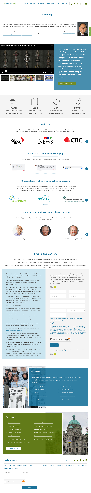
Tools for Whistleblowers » (67, 396)
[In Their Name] (10, 4)
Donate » (36, 393)
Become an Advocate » (66, 386)
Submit (54, 345)
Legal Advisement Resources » (43, 436)
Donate (64, 4)
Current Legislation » (14, 426)
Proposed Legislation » (14, 429)
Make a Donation (55, 113)
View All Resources (13, 448)
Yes (53, 322)
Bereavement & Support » (41, 429)
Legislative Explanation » (15, 433)
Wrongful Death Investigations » (43, 426)
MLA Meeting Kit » (38, 389)
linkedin (83, 4)
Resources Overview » (14, 423)
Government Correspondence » (43, 423)
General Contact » (65, 399)
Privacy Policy (84, 467)
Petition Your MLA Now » (66, 83)
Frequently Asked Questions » (43, 439)
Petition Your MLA (34, 113)
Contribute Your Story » (66, 389)
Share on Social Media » (40, 396)
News (58, 4)
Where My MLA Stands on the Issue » (19, 442)
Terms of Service (76, 467)
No (52, 323)
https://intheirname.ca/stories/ (14, 330)
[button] (86, 141)
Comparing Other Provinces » (16, 439)
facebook (80, 4)
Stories (32, 4)
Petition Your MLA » (39, 386)
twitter (77, 4)
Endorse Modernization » (67, 393)
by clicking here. (64, 350)
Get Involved (50, 4)
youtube (74, 4)
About (26, 4)
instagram (86, 4)
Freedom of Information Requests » (44, 433)
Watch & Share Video (12, 113)
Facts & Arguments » (14, 436)
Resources (40, 4)
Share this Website (76, 113)
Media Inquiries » (38, 399)
